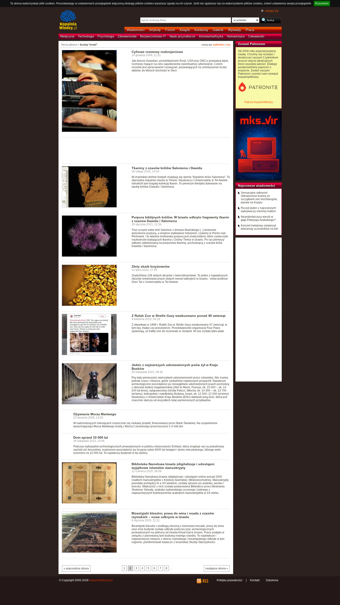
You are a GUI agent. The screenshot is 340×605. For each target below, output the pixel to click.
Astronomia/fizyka (211, 36)
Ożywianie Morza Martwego (94, 414)
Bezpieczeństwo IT (153, 36)
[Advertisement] (146, 150)
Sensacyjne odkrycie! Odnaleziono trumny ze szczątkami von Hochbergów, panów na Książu (259, 197)
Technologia (86, 36)
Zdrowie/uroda (127, 36)
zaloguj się (271, 10)
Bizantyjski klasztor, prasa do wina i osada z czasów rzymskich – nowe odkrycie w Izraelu (173, 515)
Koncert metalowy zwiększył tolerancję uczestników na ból (259, 227)
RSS (205, 581)
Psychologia (106, 36)
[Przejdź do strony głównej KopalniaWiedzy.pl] (68, 20)
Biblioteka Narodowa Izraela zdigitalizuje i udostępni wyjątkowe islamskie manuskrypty (173, 466)
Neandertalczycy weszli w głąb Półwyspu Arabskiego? (258, 218)
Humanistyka (235, 36)
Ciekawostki (256, 36)
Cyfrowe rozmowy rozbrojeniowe (157, 52)
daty (228, 44)
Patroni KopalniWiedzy (258, 102)
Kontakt (255, 580)
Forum (170, 30)
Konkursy (201, 30)
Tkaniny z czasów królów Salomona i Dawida (167, 168)
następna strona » (216, 568)
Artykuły (155, 30)
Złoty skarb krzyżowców (151, 266)
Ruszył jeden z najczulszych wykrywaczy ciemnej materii (258, 209)
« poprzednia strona (76, 568)
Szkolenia (272, 580)
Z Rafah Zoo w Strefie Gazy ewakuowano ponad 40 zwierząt (179, 316)
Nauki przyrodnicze (182, 36)
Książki (185, 30)
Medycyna (67, 36)
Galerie (218, 30)
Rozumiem (322, 3)
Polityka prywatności (229, 580)
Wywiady (234, 30)
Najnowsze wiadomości (256, 185)
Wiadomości (136, 30)
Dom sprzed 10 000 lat (90, 437)
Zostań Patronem (251, 44)
